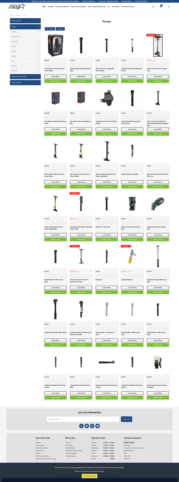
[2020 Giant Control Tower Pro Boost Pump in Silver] (81, 256)
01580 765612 (129, 442)
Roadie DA (99, 280)
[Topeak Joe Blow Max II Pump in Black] (132, 204)
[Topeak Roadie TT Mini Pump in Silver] (107, 309)
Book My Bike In (70, 448)
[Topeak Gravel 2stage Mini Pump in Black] (81, 45)
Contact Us (127, 459)
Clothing (50, 6)
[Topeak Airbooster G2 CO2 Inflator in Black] (107, 98)
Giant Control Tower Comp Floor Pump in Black (54, 175)
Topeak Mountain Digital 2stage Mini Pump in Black (81, 228)
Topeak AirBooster (127, 280)
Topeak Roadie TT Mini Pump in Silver (105, 333)
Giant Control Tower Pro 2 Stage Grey (157, 70)
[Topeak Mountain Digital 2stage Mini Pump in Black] (81, 204)
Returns (38, 453)
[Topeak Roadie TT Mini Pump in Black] (56, 256)
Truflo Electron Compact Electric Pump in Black (54, 70)
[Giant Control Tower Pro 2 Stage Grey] (158, 45)
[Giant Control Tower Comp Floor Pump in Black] (56, 151)
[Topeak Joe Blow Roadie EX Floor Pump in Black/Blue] (107, 151)
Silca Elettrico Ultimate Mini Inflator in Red (55, 122)
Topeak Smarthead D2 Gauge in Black (156, 228)
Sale (108, 6)
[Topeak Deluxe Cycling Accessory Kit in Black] (158, 362)
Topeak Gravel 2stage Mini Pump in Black (80, 70)
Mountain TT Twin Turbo (103, 227)
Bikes (44, 6)
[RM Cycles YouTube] (97, 426)
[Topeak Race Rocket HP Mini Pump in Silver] (132, 45)
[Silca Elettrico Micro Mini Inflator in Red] (81, 98)
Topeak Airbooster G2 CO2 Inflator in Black (106, 122)
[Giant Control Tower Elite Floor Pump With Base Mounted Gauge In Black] (158, 98)
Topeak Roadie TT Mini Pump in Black (53, 281)
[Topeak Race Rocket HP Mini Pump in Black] (56, 362)
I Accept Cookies (89, 476)
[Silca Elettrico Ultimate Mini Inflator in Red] (56, 98)
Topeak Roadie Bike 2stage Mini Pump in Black (130, 122)
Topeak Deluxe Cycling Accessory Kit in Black (157, 386)
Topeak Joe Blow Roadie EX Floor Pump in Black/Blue (106, 175)
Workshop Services (127, 6)
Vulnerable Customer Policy (73, 451)
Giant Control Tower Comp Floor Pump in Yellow (80, 175)
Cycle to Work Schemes (78, 6)
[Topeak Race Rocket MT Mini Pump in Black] (132, 362)
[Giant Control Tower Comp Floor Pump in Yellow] (81, 151)
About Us (68, 442)
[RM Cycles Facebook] (81, 426)
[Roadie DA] (107, 256)
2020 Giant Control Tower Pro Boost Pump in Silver (79, 281)
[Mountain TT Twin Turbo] (107, 204)
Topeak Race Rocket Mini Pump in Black (80, 386)
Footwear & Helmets (62, 6)
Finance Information (42, 448)
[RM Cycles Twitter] (87, 426)
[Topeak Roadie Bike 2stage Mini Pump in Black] (132, 98)
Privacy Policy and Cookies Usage (46, 459)
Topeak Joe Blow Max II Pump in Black (130, 228)
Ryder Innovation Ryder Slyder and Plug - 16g (157, 175)
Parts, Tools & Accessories (97, 6)
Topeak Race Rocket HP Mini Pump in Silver (131, 70)
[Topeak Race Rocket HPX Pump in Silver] (158, 256)
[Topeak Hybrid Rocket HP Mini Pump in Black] (107, 362)
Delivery (38, 442)
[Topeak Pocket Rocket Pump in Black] (56, 309)
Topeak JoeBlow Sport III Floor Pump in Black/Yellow (53, 228)
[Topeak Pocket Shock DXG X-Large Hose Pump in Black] (81, 309)
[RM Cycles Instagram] (92, 426)
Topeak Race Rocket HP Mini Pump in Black (54, 386)
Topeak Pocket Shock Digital (129, 174)
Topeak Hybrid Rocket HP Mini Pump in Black (107, 386)
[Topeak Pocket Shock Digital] (132, 151)
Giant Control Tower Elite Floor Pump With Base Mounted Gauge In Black (157, 123)
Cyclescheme (40, 451)
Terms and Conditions (42, 456)
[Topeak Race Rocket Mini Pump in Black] (81, 362)
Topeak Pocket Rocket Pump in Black (55, 332)
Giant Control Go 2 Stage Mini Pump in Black (105, 70)
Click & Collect (40, 445)
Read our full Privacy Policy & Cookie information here (89, 471)
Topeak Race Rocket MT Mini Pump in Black (131, 386)
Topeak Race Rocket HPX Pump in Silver (157, 281)
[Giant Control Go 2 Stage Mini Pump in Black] (107, 45)
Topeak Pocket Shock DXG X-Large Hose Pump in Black (80, 333)
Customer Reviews (71, 453)
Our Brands (116, 6)
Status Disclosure (70, 456)
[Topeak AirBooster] (132, 256)
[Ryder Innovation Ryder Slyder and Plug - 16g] (158, 151)
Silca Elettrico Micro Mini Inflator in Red (80, 122)
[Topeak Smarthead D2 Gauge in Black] (158, 204)
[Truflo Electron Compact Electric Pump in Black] (56, 45)
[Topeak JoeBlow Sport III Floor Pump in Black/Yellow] (56, 204)
